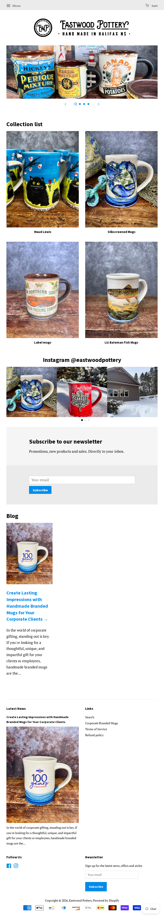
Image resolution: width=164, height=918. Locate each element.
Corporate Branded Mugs (101, 723)
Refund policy (94, 735)
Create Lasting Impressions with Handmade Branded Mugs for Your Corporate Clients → (27, 606)
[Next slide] (98, 104)
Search (89, 717)
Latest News (16, 708)
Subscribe (40, 490)
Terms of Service (96, 729)
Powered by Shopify (106, 900)
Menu (16, 6)
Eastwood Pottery (80, 900)
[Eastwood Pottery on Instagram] (15, 867)
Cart (154, 6)
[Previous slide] (65, 104)
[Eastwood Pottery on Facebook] (8, 867)
